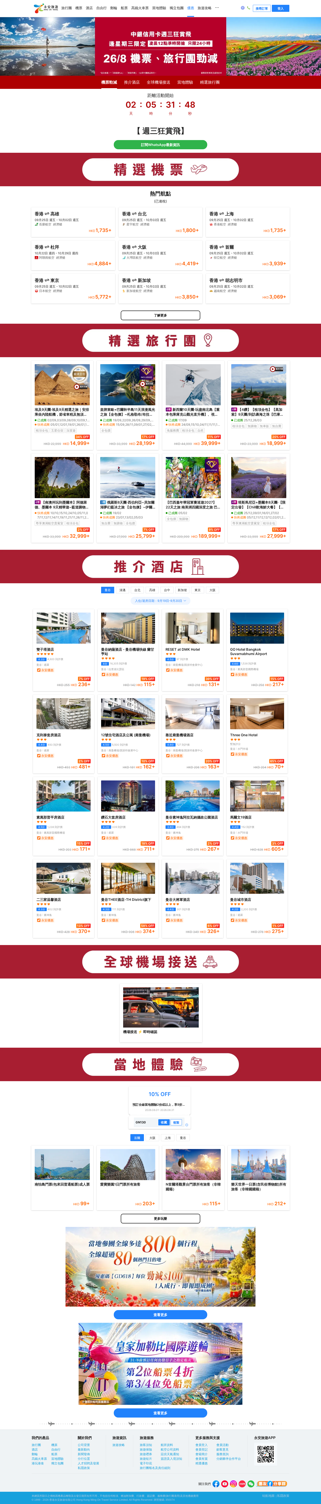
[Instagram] (233, 1483)
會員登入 (201, 1445)
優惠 (190, 8)
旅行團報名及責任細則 (155, 1468)
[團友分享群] (272, 1483)
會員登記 (201, 1449)
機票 (78, 8)
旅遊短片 (146, 1458)
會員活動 (222, 1445)
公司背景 (84, 1445)
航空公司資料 (170, 1449)
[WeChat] (250, 1483)
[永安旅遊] (46, 8)
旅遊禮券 (146, 1454)
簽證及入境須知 (171, 1458)
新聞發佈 (84, 1454)
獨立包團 (177, 8)
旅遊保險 (146, 1449)
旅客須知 (146, 1445)
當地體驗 (159, 8)
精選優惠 (201, 1463)
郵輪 (113, 8)
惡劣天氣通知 (170, 1454)
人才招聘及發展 (88, 1463)
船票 (124, 8)
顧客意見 (222, 1449)
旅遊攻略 (205, 8)
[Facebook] (215, 1483)
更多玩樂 (160, 1218)
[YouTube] (224, 1483)
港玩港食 (38, 1463)
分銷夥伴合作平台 (228, 1458)
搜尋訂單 (262, 8)
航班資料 (167, 1445)
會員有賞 (201, 1458)
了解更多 (160, 315)
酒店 (89, 8)
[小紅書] (242, 1483)
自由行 (101, 8)
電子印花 (146, 1463)
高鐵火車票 (140, 8)
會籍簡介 (201, 1454)
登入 (281, 8)
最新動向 (84, 1449)
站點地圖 (268, 1495)
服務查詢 (222, 1454)
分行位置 (84, 1458)
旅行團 (66, 8)
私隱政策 (84, 1468)
